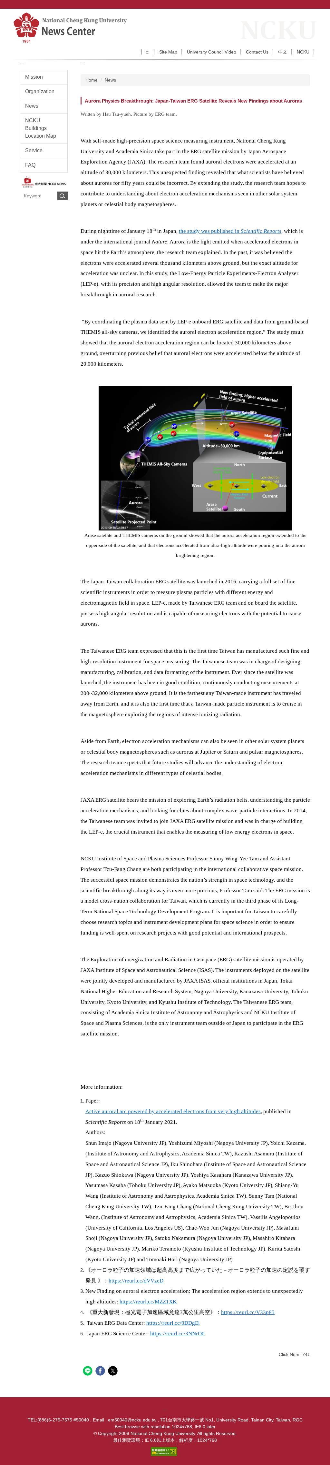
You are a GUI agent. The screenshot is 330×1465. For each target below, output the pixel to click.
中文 (282, 51)
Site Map (168, 51)
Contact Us (257, 51)
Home (91, 80)
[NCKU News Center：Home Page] (94, 27)
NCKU (303, 51)
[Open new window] (44, 182)
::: (148, 51)
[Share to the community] (88, 1371)
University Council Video (211, 51)
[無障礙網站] (165, 1451)
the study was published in (230, 231)
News (110, 80)
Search (62, 196)
